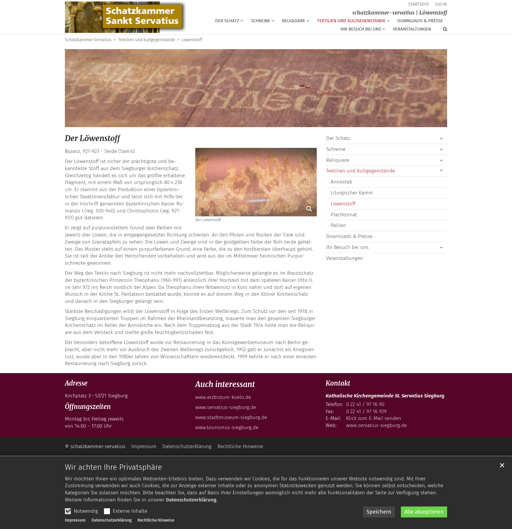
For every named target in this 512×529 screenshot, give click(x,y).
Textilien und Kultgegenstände (146, 39)
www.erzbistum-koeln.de (223, 397)
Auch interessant (225, 384)
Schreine (335, 149)
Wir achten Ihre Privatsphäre (113, 467)
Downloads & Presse (420, 20)
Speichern (379, 512)
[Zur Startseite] (125, 17)
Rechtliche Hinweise (155, 520)
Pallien (338, 225)
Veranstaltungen (412, 29)
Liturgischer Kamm (352, 193)
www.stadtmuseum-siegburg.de (231, 417)
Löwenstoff (191, 39)
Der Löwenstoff (92, 138)
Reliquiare (337, 160)
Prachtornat (344, 215)
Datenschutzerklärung (191, 500)
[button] (229, 22)
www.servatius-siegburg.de (225, 407)
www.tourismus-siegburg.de (226, 427)
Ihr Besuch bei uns (347, 247)
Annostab (341, 182)
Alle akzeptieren (424, 512)
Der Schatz (338, 138)
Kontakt (338, 383)
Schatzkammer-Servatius (88, 39)
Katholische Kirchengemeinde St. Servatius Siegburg (385, 396)
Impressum (75, 520)
